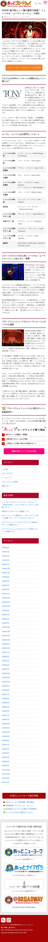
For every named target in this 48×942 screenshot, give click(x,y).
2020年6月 (5, 656)
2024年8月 (5, 610)
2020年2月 (5, 665)
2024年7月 (5, 615)
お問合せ (12, 927)
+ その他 (5, 469)
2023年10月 (6, 627)
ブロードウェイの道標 (9, 482)
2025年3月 (5, 589)
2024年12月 (6, 598)
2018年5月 (5, 753)
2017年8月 (5, 778)
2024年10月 (6, 606)
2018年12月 (6, 724)
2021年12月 (6, 635)
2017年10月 (6, 774)
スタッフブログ (25, 17)
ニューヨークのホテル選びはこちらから (19, 812)
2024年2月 (5, 623)
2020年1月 (5, 669)
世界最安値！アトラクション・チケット (19, 805)
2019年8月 (5, 690)
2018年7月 (5, 745)
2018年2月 (5, 765)
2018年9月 (5, 736)
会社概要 (4, 927)
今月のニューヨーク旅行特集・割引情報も (19, 802)
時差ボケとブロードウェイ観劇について (15, 511)
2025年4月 (5, 585)
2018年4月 (5, 757)
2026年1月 (5, 564)
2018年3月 (5, 761)
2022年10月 (6, 631)
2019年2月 (5, 715)
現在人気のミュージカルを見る (24, 451)
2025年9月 (5, 577)
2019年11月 (6, 677)
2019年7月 (5, 694)
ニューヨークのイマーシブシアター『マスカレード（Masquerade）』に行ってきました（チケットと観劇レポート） (20, 504)
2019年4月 (5, 707)
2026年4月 (5, 552)
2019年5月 (5, 703)
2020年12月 (6, 640)
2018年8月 (5, 740)
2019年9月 (5, 686)
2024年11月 (6, 602)
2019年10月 (6, 682)
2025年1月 (5, 594)
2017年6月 (5, 782)
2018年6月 (5, 749)
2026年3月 (5, 556)
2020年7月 (5, 652)
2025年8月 (5, 581)
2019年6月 (5, 698)
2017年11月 (6, 770)
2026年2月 (5, 560)
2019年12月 (6, 673)
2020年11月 (6, 644)
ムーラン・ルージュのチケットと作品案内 (24, 68)
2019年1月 (5, 719)
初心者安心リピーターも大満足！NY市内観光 (21, 809)
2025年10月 (6, 573)
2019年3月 (5, 711)
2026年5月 (5, 547)
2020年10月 (6, 648)
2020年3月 (5, 661)
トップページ (6, 477)
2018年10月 (6, 732)
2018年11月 (6, 728)
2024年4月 (5, 619)
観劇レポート (6, 486)
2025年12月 (6, 568)
